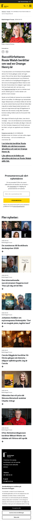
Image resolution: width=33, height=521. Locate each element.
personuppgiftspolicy (19, 206)
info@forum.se (8, 481)
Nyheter (8, 11)
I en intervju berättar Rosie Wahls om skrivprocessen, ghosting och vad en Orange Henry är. (14, 147)
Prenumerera (16, 200)
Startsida (4, 11)
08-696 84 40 (7, 475)
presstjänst (13, 187)
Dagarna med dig (9, 89)
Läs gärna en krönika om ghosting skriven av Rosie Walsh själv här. (16, 158)
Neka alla (16, 517)
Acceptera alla (16, 508)
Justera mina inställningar (16, 513)
